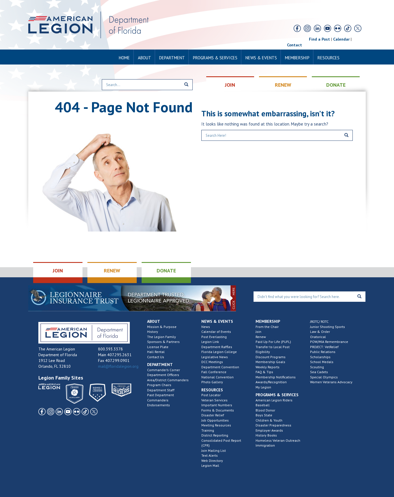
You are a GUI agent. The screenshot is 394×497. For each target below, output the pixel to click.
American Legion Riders (274, 400)
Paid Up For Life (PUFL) (273, 341)
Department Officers (163, 375)
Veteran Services (214, 400)
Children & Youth (269, 420)
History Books (266, 435)
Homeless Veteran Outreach (278, 440)
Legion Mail (210, 465)
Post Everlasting (214, 337)
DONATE (336, 84)
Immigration (265, 445)
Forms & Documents (217, 410)
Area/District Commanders (168, 380)
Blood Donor (265, 410)
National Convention (217, 377)
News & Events (261, 57)
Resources (328, 57)
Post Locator (211, 395)
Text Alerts (209, 455)
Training (207, 430)
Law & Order (320, 331)
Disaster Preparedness (273, 425)
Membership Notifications (276, 377)
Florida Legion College (219, 352)
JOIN (230, 84)
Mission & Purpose (162, 327)
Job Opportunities (215, 420)
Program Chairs (159, 385)
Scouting (317, 367)
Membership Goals (270, 362)
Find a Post (319, 39)
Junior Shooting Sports (327, 327)
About (144, 57)
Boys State (264, 415)
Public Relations (322, 352)
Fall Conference (213, 372)
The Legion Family (161, 337)
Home (124, 57)
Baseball (263, 405)
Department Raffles (216, 347)
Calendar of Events (216, 331)
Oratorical (318, 337)
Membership (297, 57)
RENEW (283, 84)
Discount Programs (271, 357)
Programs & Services (215, 57)
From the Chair (267, 327)
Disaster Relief (212, 415)
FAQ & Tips (264, 372)
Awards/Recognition (271, 382)
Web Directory (212, 460)
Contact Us (155, 357)
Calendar (341, 39)
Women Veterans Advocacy (331, 382)
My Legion (263, 387)
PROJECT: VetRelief (324, 347)
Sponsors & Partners (163, 341)
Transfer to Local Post (273, 347)
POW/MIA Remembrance (329, 341)
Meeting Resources (216, 425)
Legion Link (210, 341)
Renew (261, 337)
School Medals (321, 362)
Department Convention (220, 367)
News (205, 327)
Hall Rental (156, 352)
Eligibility (263, 352)
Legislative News (214, 357)
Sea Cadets (319, 372)
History (152, 331)
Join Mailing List (213, 450)
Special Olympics (324, 377)
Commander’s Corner (163, 370)
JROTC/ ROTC (319, 321)
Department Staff (161, 390)
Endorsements (158, 405)
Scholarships (320, 357)
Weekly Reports (267, 367)
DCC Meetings (212, 362)
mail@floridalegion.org (118, 366)
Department (172, 57)
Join (258, 331)
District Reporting (214, 435)
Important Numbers (216, 405)
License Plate (157, 347)
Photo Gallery (212, 382)
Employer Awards (269, 430)
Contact (294, 45)
